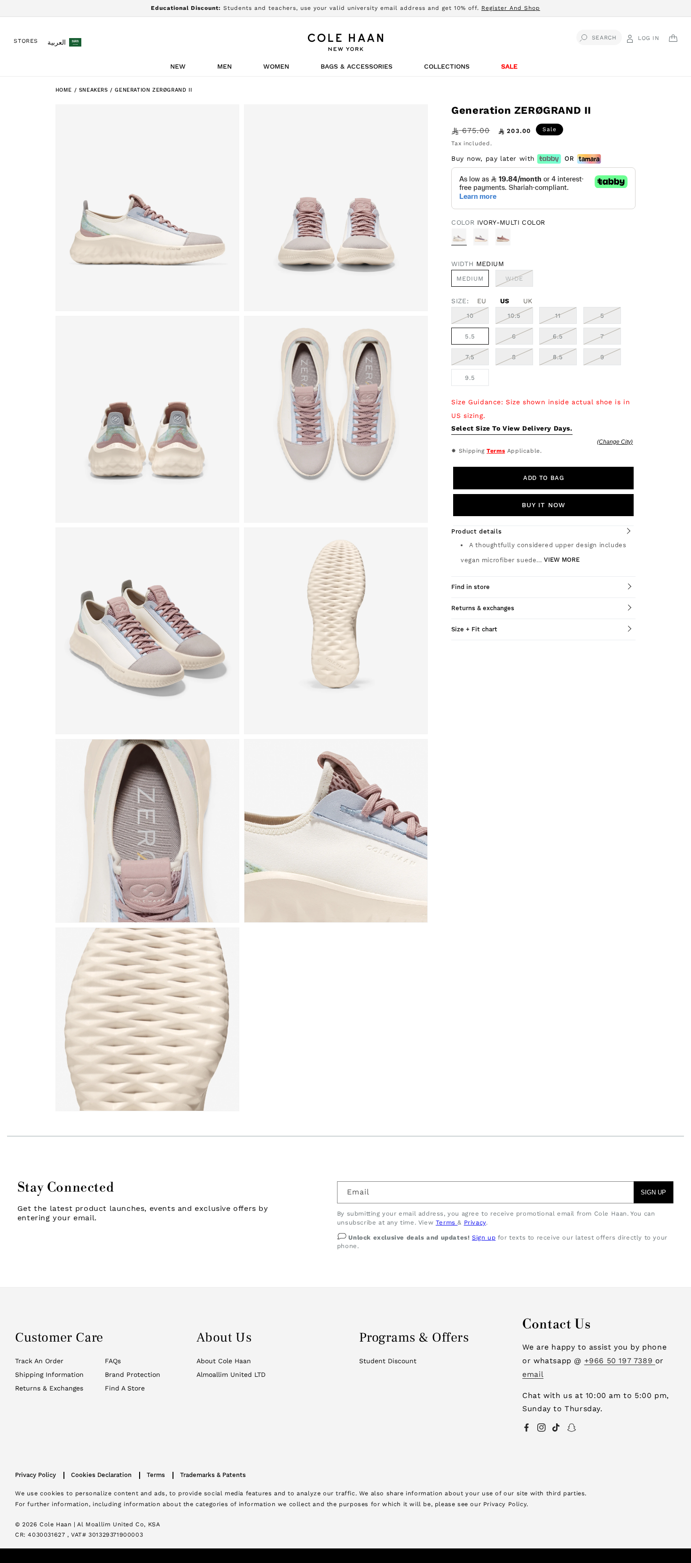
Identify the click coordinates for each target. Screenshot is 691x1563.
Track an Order (39, 1361)
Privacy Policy (35, 1474)
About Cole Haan (223, 1361)
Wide (519, 281)
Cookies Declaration (101, 1474)
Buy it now (543, 505)
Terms (496, 451)
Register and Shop (510, 8)
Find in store (470, 586)
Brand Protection (132, 1374)
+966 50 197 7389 (619, 1360)
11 (558, 315)
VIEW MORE (562, 559)
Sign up (483, 1237)
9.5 (470, 377)
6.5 (558, 336)
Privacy (475, 1222)
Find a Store (125, 1388)
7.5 (470, 357)
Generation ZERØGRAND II (153, 90)
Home (63, 90)
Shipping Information (49, 1374)
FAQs (113, 1361)
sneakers (94, 90)
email (532, 1374)
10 (470, 315)
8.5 (558, 357)
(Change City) (615, 442)
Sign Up (653, 1192)
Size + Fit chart (474, 629)
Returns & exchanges (482, 608)
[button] (179, 69)
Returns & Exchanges (49, 1388)
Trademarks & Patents (213, 1474)
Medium (470, 278)
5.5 (470, 336)
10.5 (514, 315)
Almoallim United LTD (231, 1374)
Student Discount (387, 1361)
